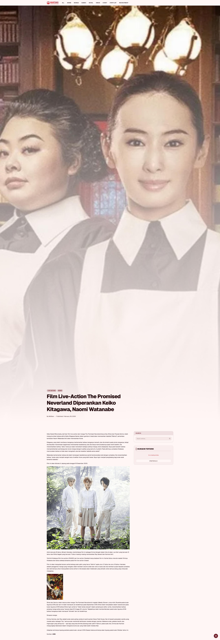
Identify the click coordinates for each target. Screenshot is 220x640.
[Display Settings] (216, 636)
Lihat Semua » (153, 461)
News (60, 390)
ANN (54, 634)
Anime (69, 3)
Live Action (51, 390)
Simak (98, 3)
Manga (76, 3)
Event (105, 3)
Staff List (113, 3)
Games (83, 3)
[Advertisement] (147, 479)
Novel (91, 3)
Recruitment (123, 3)
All (63, 3)
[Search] (169, 438)
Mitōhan (51, 416)
